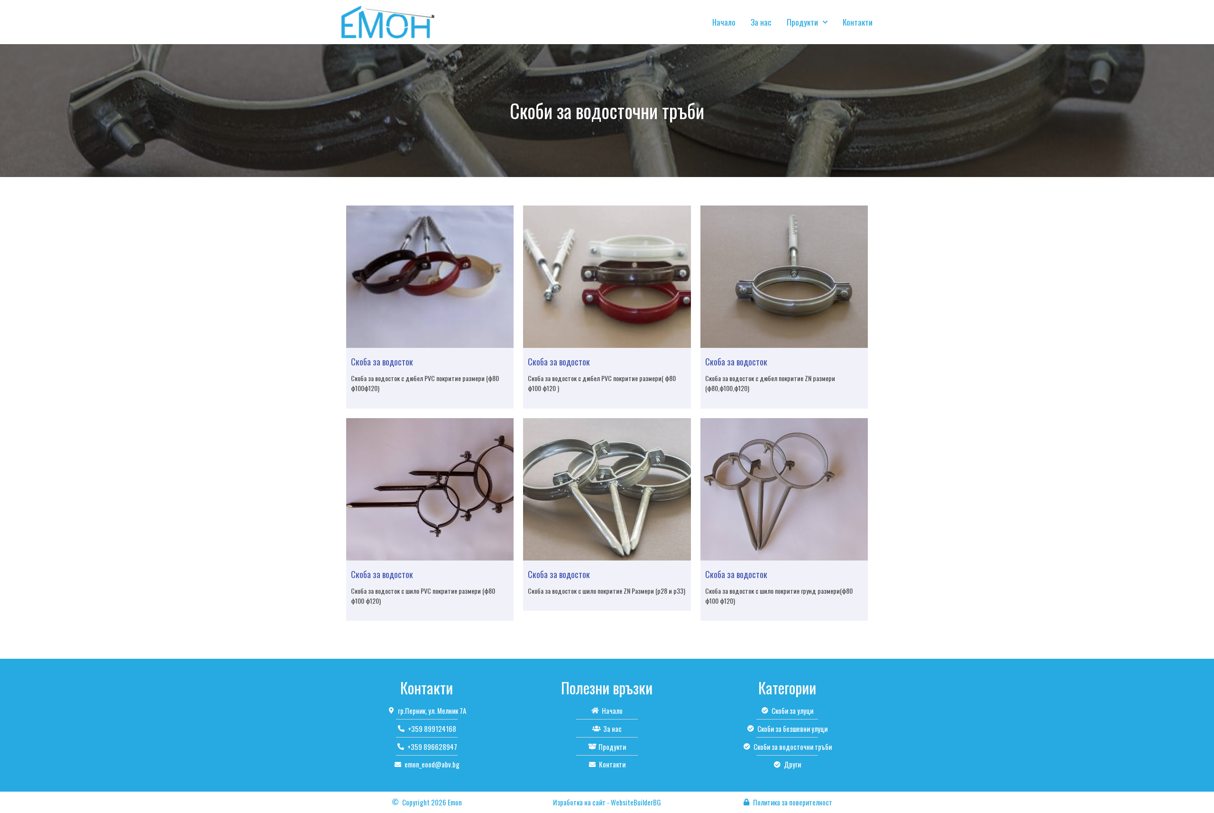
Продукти (802, 22)
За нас (761, 22)
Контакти (858, 22)
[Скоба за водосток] (430, 277)
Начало (724, 22)
